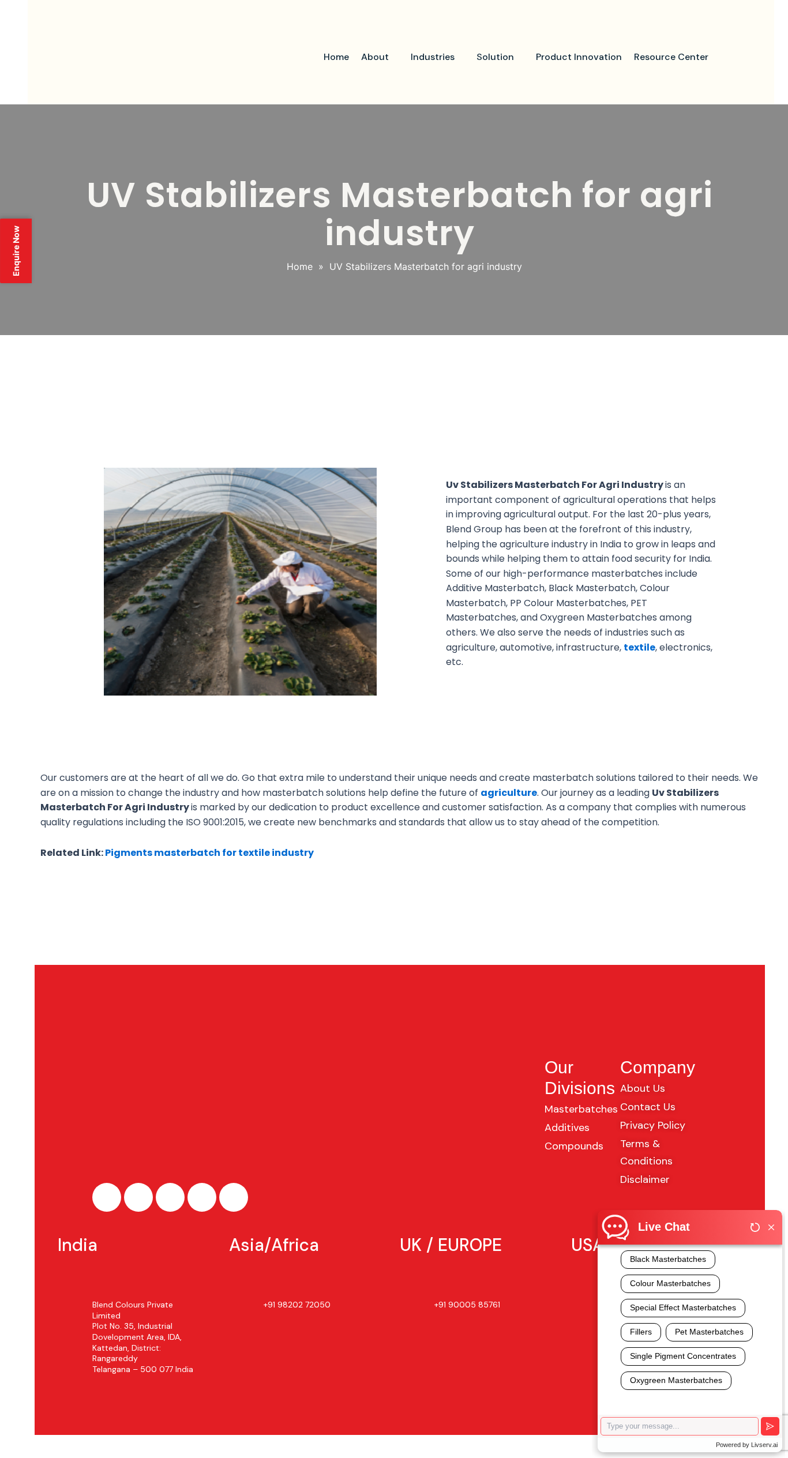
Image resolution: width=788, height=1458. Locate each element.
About (375, 57)
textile (639, 647)
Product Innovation (579, 57)
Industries (433, 57)
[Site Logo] (141, 58)
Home (336, 57)
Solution (495, 57)
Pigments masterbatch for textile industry (209, 852)
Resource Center (671, 57)
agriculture (509, 792)
